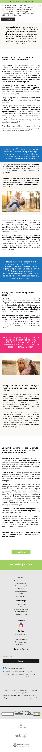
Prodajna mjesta (21, 596)
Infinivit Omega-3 (21, 586)
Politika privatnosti (21, 614)
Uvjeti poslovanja (21, 611)
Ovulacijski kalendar (21, 609)
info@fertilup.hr (22, 639)
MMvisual (25, 711)
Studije (21, 593)
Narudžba (21, 588)
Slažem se (8, 19)
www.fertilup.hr (22, 642)
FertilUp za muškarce (21, 581)
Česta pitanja (21, 604)
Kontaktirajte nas (20, 564)
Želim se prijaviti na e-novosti (14, 668)
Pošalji (21, 661)
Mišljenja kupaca (21, 591)
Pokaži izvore (21, 552)
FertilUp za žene (21, 583)
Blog (21, 606)
